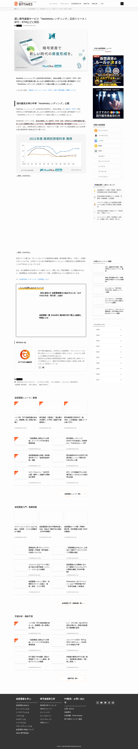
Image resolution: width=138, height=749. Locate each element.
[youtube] (43, 319)
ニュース (19, 25)
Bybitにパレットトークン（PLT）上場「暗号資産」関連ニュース (52, 90)
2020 (98, 363)
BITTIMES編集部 (25, 314)
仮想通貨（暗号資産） (21, 337)
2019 (98, 368)
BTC (69, 109)
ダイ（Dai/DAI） (55, 334)
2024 (98, 341)
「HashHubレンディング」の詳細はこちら (33, 248)
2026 (98, 329)
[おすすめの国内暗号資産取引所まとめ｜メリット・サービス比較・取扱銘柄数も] (108, 118)
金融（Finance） (43, 337)
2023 (98, 346)
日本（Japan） (33, 337)
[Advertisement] (108, 29)
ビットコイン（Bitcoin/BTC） (70, 334)
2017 (98, 380)
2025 (98, 335)
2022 (98, 352)
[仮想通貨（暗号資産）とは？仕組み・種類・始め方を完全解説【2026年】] (108, 254)
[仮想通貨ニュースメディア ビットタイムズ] (23, 4)
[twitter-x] (39, 319)
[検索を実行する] (122, 3)
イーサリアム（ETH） (43, 334)
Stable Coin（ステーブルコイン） (26, 334)
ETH (74, 109)
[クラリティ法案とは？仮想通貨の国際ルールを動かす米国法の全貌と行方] (108, 85)
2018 (98, 374)
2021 (98, 357)
